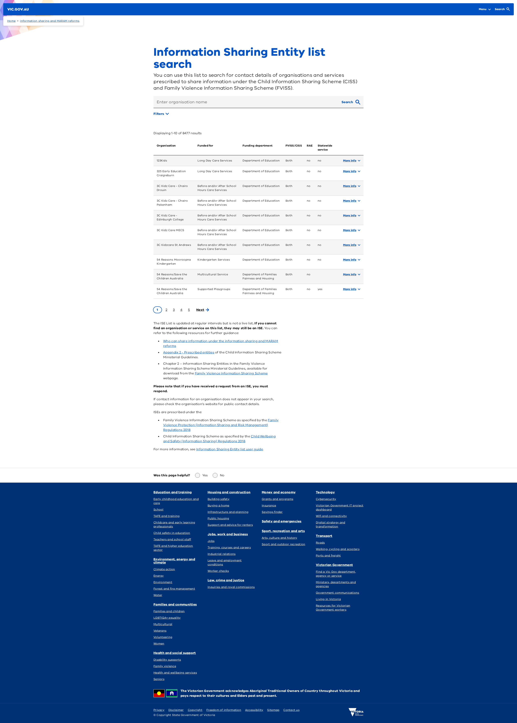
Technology (325, 492)
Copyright (195, 710)
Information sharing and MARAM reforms (49, 21)
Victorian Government (334, 565)
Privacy (158, 710)
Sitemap (273, 710)
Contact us (291, 710)
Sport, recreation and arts (283, 531)
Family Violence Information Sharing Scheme (231, 373)
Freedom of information (223, 710)
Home (11, 21)
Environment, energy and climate (174, 561)
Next (200, 310)
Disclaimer (176, 710)
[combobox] (245, 102)
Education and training (172, 492)
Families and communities (175, 604)
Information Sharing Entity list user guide (229, 449)
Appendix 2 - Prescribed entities (188, 352)
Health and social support (174, 653)
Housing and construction (229, 492)
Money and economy (279, 492)
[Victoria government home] (356, 712)
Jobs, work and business (228, 534)
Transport (324, 536)
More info (349, 160)
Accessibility (254, 710)
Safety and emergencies (282, 521)
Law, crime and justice (226, 580)
